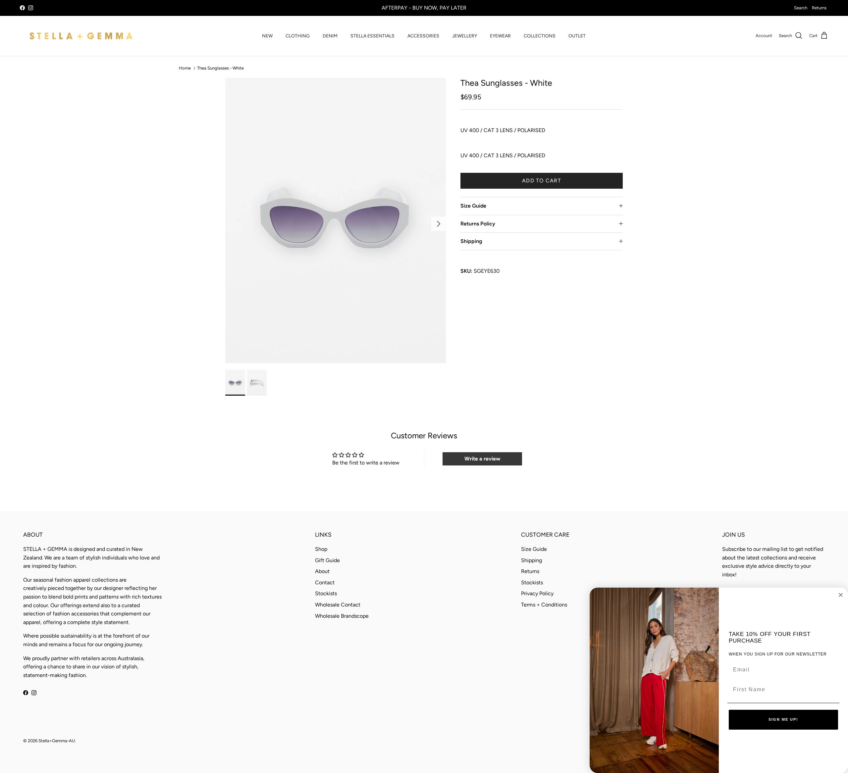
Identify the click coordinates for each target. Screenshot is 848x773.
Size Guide (473, 206)
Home (185, 68)
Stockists (326, 593)
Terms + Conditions (544, 605)
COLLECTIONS (540, 36)
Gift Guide (327, 560)
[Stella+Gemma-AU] (81, 36)
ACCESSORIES (423, 36)
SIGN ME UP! (783, 719)
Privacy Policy (537, 593)
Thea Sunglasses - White (220, 68)
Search (800, 7)
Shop (321, 549)
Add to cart (541, 180)
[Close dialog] (841, 595)
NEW (267, 36)
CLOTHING (298, 36)
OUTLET (577, 36)
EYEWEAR (500, 36)
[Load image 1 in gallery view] (335, 220)
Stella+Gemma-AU (56, 740)
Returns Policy (477, 223)
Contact (325, 582)
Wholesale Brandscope (342, 616)
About (322, 571)
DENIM (330, 36)
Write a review (482, 459)
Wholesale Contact (337, 605)
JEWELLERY (464, 36)
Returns (819, 7)
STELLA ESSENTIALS (372, 36)
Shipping (471, 241)
